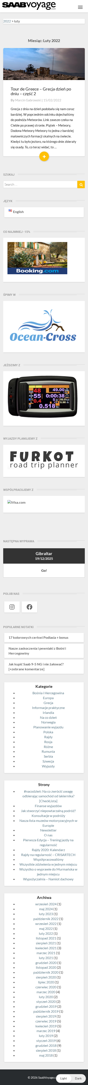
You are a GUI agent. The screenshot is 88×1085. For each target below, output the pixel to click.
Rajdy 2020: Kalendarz (48, 850)
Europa (48, 698)
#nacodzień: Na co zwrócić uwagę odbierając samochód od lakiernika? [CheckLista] (48, 796)
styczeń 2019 (46, 1040)
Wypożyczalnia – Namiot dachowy (48, 879)
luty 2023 (46, 914)
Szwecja (48, 761)
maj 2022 (46, 928)
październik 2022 (46, 919)
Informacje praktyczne (48, 708)
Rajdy (48, 737)
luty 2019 (46, 1036)
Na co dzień (48, 717)
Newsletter (48, 830)
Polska (48, 732)
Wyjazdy (48, 766)
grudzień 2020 (46, 963)
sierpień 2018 (46, 1050)
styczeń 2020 (46, 1001)
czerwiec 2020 (45, 987)
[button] (71, 1078)
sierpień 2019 (46, 1016)
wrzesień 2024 (46, 904)
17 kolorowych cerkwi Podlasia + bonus (38, 637)
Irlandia (48, 712)
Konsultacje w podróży (48, 816)
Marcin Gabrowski (28, 100)
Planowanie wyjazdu (48, 727)
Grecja (48, 703)
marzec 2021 (46, 953)
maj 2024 (46, 909)
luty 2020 (46, 997)
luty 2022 (46, 933)
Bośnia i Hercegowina (48, 693)
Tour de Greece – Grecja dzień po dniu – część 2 (41, 91)
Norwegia (48, 722)
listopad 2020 (46, 967)
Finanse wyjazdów (48, 806)
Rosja (48, 742)
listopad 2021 (46, 938)
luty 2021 (46, 958)
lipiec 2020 (46, 982)
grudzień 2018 (46, 1045)
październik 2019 (46, 1011)
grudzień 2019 (46, 1006)
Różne (48, 747)
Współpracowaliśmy (48, 859)
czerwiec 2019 (45, 1021)
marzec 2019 (46, 1031)
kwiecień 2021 (46, 948)
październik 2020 (46, 972)
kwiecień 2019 (46, 1026)
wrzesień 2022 (46, 924)
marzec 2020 (46, 992)
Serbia (48, 756)
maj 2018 (46, 1055)
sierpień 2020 (46, 977)
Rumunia (48, 751)
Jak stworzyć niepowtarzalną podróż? (48, 811)
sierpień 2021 (46, 943)
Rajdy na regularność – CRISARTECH (48, 855)
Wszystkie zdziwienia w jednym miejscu (48, 864)
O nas (48, 835)
